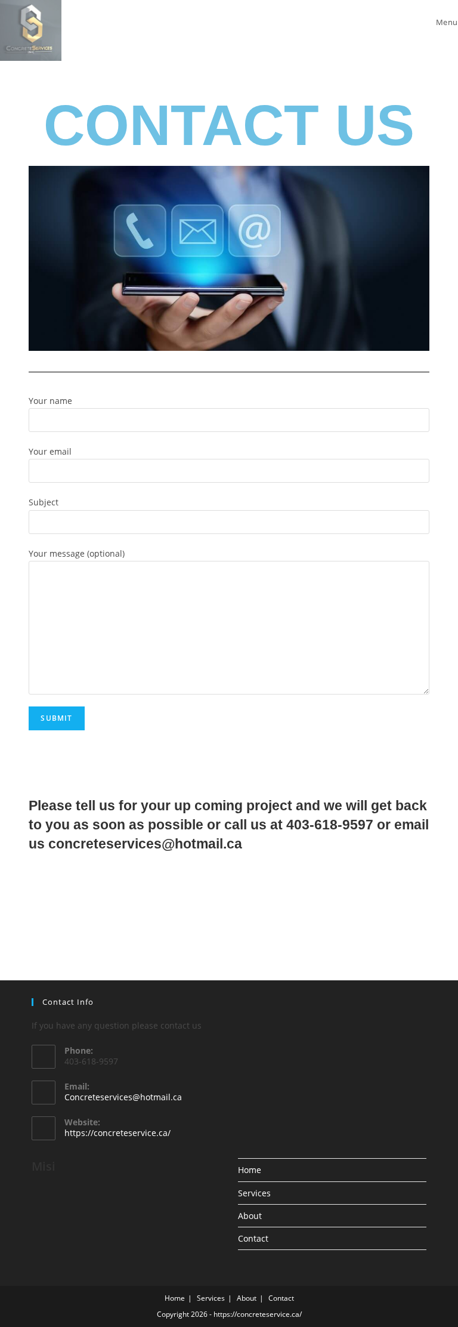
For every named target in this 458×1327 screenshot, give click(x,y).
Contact (253, 1238)
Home (249, 1169)
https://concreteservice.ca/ (117, 1132)
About (250, 1215)
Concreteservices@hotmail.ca (123, 1097)
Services (254, 1193)
